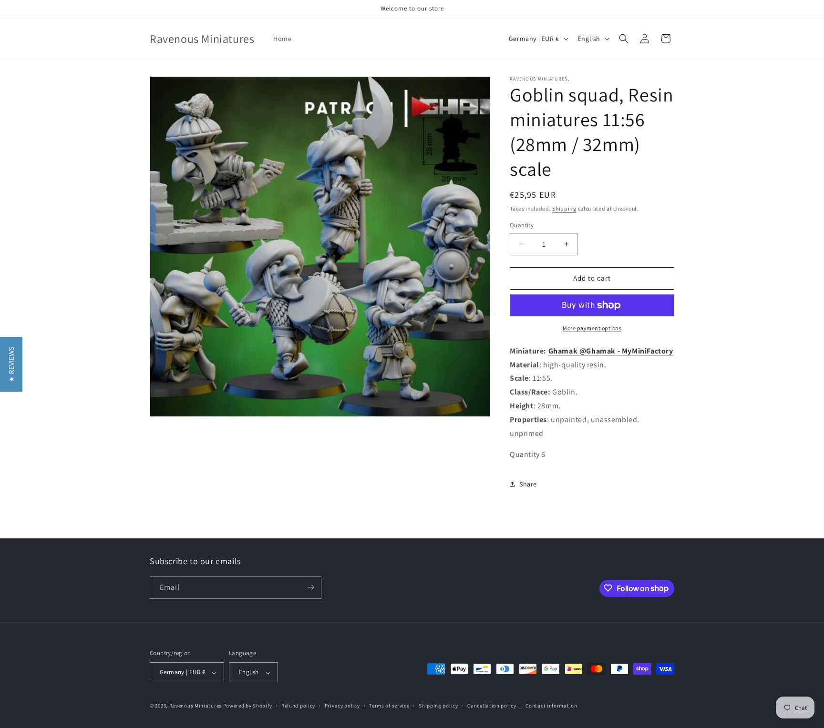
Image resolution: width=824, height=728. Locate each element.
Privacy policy (342, 705)
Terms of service (389, 705)
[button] (623, 38)
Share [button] (528, 484)
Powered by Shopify (247, 706)
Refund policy (298, 705)
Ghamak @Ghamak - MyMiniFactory (610, 351)
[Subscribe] (310, 587)
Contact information (551, 705)
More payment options (592, 328)
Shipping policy (438, 705)
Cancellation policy (491, 705)
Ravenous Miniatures (195, 706)
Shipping (564, 208)
